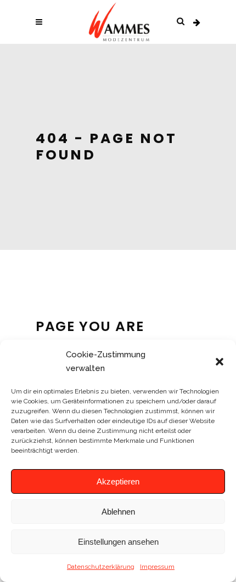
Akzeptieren (118, 481)
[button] (219, 361)
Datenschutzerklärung (100, 566)
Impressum (157, 566)
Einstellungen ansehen (118, 541)
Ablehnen (118, 511)
